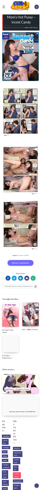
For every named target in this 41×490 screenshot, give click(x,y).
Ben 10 (15, 468)
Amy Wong (5, 483)
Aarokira (6, 436)
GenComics (7, 27)
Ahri (4, 452)
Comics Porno (18, 27)
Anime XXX (16, 461)
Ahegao (6, 447)
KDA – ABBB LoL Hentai (30, 329)
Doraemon (18, 481)
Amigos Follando (6, 466)
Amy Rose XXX (5, 474)
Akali (5, 456)
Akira (5, 460)
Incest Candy (24, 255)
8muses (17, 448)
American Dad (17, 454)
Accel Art (5, 442)
